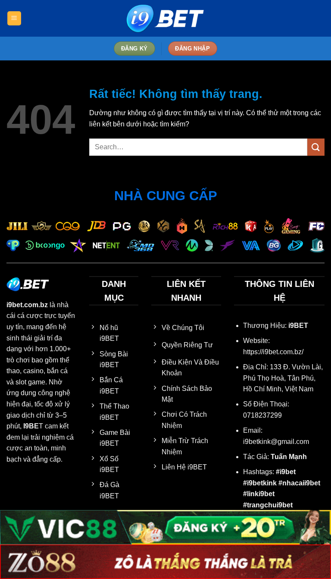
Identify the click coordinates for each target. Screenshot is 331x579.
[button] (14, 18)
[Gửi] (316, 146)
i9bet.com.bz (27, 304)
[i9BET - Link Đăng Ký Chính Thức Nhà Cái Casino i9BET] (165, 18)
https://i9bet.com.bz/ (273, 352)
